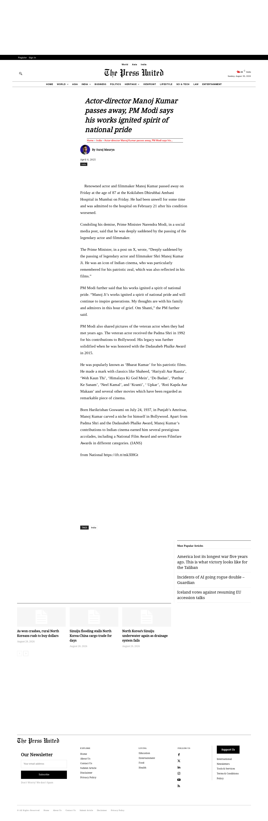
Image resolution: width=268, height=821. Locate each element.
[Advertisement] (134, 27)
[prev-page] (19, 653)
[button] (20, 73)
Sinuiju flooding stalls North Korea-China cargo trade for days (91, 636)
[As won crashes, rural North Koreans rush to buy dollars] (41, 617)
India (99, 140)
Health (142, 767)
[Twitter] (179, 761)
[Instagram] (179, 773)
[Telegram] (180, 173)
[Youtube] (179, 780)
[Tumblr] (171, 173)
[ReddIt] (126, 173)
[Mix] (189, 173)
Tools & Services (226, 768)
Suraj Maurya (105, 149)
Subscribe (44, 774)
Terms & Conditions (228, 773)
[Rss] (179, 786)
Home (90, 140)
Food (141, 762)
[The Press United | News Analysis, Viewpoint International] (134, 73)
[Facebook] (108, 173)
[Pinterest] (153, 173)
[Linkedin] (144, 173)
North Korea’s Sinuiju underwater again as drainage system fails (145, 636)
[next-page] (25, 653)
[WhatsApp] (135, 173)
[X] (117, 173)
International (224, 759)
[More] (261, 173)
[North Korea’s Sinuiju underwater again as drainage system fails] (146, 617)
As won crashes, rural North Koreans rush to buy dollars (38, 633)
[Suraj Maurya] (86, 150)
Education (144, 753)
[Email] (162, 173)
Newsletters (223, 764)
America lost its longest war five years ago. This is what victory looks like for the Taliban (212, 562)
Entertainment (147, 758)
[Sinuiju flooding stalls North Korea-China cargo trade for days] (94, 617)
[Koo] (252, 173)
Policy (220, 778)
